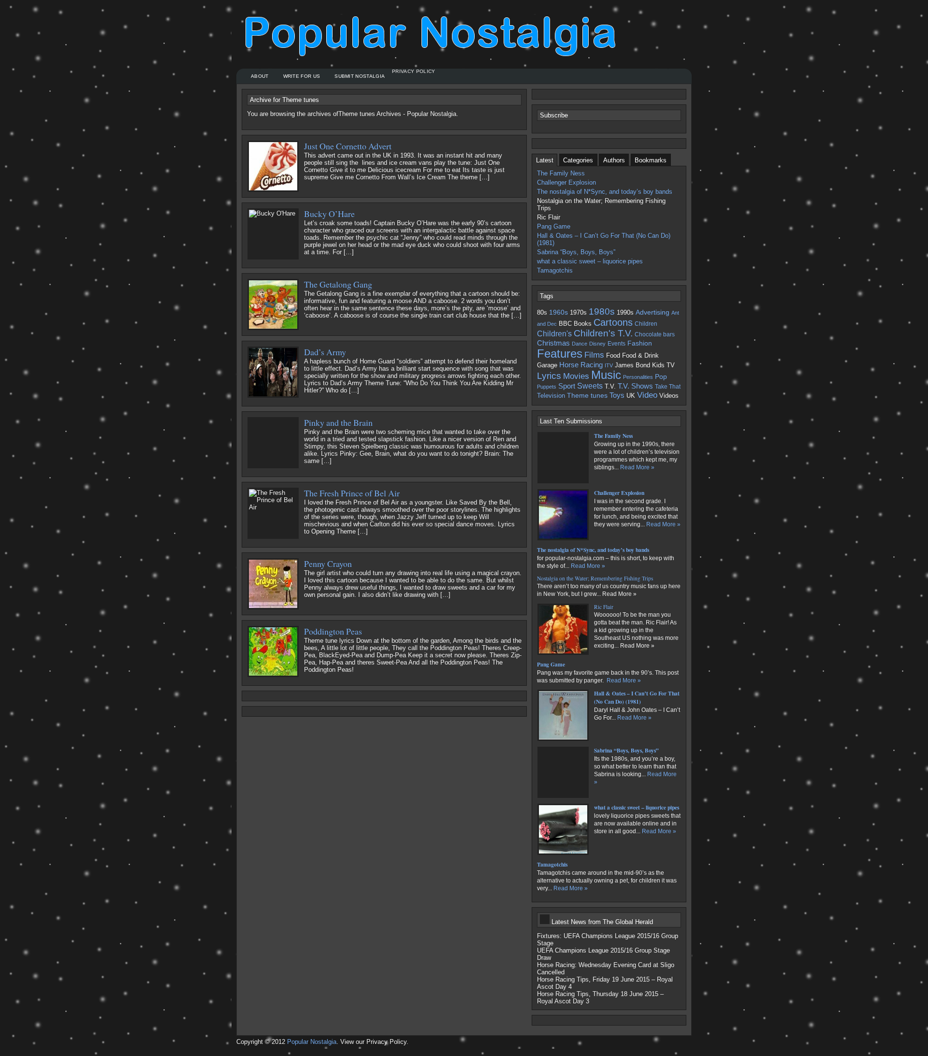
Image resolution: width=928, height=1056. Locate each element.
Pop (661, 376)
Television (551, 395)
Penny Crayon (328, 563)
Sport (566, 386)
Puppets (546, 387)
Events (616, 343)
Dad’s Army (325, 352)
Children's (554, 333)
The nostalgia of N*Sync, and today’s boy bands (604, 191)
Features (559, 353)
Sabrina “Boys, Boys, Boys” (576, 252)
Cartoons (613, 322)
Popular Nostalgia (311, 1041)
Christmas (553, 343)
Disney (597, 344)
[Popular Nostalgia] (434, 41)
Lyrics (549, 375)
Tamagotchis (555, 270)
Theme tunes (587, 395)
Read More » (637, 467)
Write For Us (301, 76)
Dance (579, 344)
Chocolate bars (655, 334)
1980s (602, 311)
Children (646, 323)
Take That (668, 386)
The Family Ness (561, 173)
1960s (558, 312)
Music (606, 375)
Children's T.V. (603, 333)
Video (647, 395)
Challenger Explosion (566, 182)
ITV (609, 365)
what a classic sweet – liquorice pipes (590, 261)
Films (594, 355)
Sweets (590, 386)
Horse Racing (581, 365)
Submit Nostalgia (359, 76)
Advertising (652, 312)
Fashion (639, 343)
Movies (576, 376)
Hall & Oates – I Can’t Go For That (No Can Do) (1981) (603, 239)
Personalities (638, 377)
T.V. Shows (635, 386)
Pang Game (553, 226)
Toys (616, 395)
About (260, 76)
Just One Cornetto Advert (348, 146)
